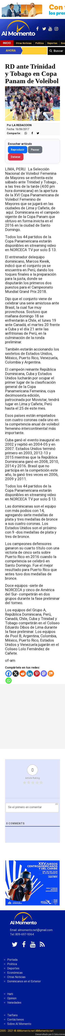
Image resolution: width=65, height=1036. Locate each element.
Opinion (11, 998)
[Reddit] (23, 673)
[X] (15, 673)
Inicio (7, 43)
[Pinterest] (37, 673)
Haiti (10, 994)
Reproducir (17, 149)
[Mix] (51, 673)
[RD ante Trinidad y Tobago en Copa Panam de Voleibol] (32, 103)
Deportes (52, 43)
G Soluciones (58, 1034)
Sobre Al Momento (19, 1024)
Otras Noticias (24, 43)
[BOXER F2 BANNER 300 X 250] (32, 882)
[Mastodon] (44, 673)
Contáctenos (15, 1019)
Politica (12, 964)
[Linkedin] (30, 673)
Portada (12, 959)
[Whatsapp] (8, 680)
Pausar (35, 149)
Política (39, 43)
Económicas (15, 972)
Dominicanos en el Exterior (24, 981)
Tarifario (12, 1015)
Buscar (58, 51)
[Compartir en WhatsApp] (24, 133)
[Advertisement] (32, 716)
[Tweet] (36, 133)
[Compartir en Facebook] (30, 133)
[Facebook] (8, 673)
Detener (16, 156)
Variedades (14, 1002)
